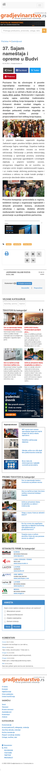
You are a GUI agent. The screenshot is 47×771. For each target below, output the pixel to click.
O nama (5, 687)
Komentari (8, 638)
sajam (9, 244)
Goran (4, 642)
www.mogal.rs (19, 593)
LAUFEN (17, 567)
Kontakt (5, 689)
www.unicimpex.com (21, 578)
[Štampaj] (6, 253)
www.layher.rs (19, 586)
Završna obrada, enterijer (11, 730)
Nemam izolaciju (13, 621)
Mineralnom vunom (13, 611)
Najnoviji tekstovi (10, 425)
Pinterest (11, 76)
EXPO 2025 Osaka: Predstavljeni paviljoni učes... (32, 330)
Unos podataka (7, 694)
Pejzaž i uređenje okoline (11, 735)
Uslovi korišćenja (8, 696)
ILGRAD (17, 552)
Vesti (4, 704)
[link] (23, 16)
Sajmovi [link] (22, 304)
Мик (3, 663)
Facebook (22, 70)
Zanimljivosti (16, 41)
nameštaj (17, 244)
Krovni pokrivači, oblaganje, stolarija (15, 727)
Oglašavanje (6, 692)
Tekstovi (5, 707)
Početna (5, 41)
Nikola (4, 647)
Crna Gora (27, 244)
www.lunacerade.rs (21, 563)
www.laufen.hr (19, 571)
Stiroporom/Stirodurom (15, 615)
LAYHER (17, 582)
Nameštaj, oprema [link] (10, 304)
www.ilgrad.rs (19, 556)
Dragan (4, 653)
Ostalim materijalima (14, 618)
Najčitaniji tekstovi (28, 424)
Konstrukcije (6, 725)
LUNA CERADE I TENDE (23, 559)
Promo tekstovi (7, 709)
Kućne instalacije (8, 732)
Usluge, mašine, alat (9, 737)
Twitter (36, 70)
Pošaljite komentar (24, 283)
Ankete (4, 717)
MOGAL (16, 589)
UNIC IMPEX (18, 574)
